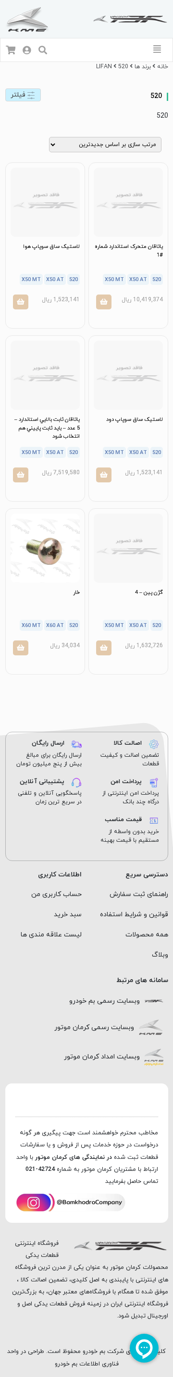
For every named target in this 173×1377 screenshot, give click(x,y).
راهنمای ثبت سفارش (139, 894)
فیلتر (19, 94)
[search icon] (42, 51)
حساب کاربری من (56, 894)
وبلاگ (160, 954)
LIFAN (104, 66)
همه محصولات (146, 934)
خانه (162, 66)
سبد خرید (68, 914)
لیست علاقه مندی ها (51, 934)
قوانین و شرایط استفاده (134, 914)
